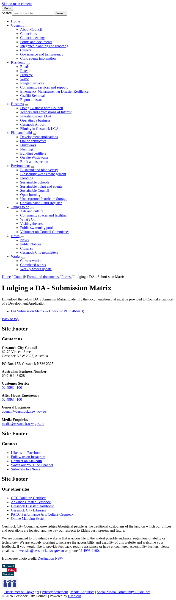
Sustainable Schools (34, 182)
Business (17, 104)
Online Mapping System (28, 518)
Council (16, 25)
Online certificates (33, 141)
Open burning (30, 195)
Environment (20, 166)
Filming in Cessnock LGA (39, 129)
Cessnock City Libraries (28, 510)
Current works (30, 261)
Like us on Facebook (26, 453)
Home (6, 277)
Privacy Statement (55, 592)
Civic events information (38, 58)
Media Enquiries (82, 592)
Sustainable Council (34, 190)
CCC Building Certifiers (28, 498)
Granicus (74, 596)
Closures (26, 248)
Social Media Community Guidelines (123, 592)
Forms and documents (36, 42)
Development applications (39, 137)
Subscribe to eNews (25, 469)
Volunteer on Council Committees (44, 232)
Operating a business (35, 120)
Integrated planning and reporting (44, 46)
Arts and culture (31, 211)
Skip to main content (17, 4)
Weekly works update (36, 269)
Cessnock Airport (32, 124)
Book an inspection (34, 162)
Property (26, 75)
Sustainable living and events (41, 186)
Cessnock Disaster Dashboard (32, 506)
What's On (28, 219)
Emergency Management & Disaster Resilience (54, 91)
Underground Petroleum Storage (43, 199)
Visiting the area (32, 223)
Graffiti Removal (32, 95)
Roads (24, 67)
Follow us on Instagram (28, 457)
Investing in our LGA (36, 116)
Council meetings (32, 38)
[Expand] (25, 26)
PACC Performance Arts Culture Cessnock (42, 514)
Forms (66, 277)
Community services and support (44, 87)
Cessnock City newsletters (39, 252)
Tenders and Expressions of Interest (46, 112)
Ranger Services (32, 83)
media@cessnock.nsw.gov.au (23, 424)
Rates (24, 71)
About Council (31, 29)
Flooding (26, 178)
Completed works (33, 265)
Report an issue (31, 100)
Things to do (20, 207)
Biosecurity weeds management (43, 174)
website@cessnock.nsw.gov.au (41, 551)
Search (7, 13)
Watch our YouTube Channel (32, 465)
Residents (18, 62)
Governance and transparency (41, 54)
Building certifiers (33, 153)
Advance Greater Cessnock (31, 502)
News (15, 236)
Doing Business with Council (41, 108)
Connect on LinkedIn (26, 461)
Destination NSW (50, 558)
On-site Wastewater (34, 157)
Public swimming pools (37, 228)
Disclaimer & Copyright (21, 592)
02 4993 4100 (12, 387)
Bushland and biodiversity (39, 170)
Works (15, 256)
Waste (24, 79)
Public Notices (30, 244)
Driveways (28, 145)
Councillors (28, 34)
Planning (26, 149)
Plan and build (21, 133)
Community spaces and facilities (43, 215)
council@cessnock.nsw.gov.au (24, 411)
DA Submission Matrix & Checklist (47, 311)
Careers (25, 50)
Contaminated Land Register (41, 203)
